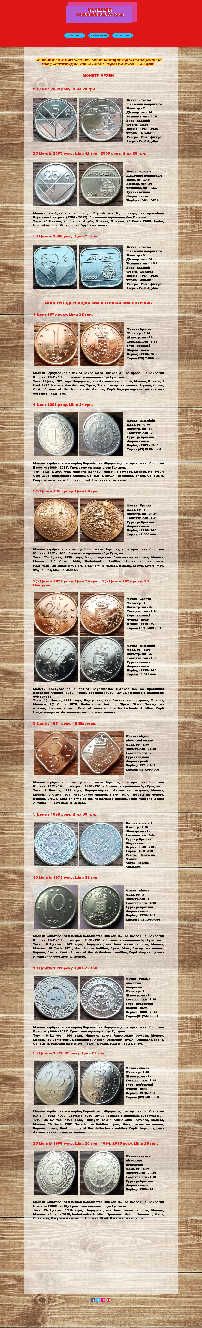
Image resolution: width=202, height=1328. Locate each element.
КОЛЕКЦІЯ (100, 9)
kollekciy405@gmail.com (69, 64)
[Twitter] (98, 1300)
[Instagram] (103, 1300)
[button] (98, 35)
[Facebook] (93, 1300)
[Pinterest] (108, 1300)
